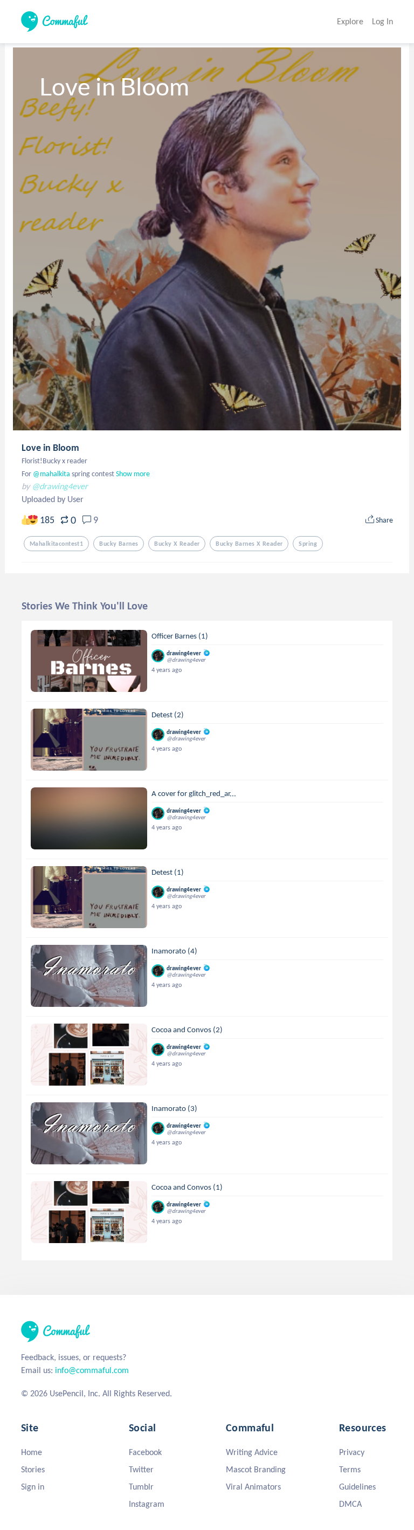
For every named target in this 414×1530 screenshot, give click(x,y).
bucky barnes (118, 543)
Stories (33, 1469)
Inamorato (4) (174, 951)
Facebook (145, 1452)
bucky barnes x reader (249, 543)
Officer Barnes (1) (179, 636)
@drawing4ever (60, 486)
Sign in (32, 1486)
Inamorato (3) (174, 1108)
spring (308, 543)
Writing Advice (252, 1452)
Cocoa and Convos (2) (187, 1029)
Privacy (351, 1452)
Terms (350, 1469)
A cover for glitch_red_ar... (193, 793)
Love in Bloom (50, 448)
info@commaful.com (92, 1370)
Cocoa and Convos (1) (187, 1187)
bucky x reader (176, 543)
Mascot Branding (256, 1469)
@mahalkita (50, 473)
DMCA (350, 1504)
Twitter (141, 1469)
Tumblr (141, 1486)
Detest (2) (167, 714)
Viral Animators (253, 1486)
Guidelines (357, 1486)
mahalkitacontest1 (56, 543)
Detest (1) (167, 872)
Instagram (146, 1504)
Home (31, 1452)
